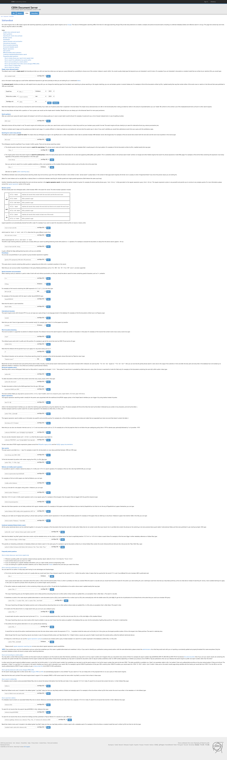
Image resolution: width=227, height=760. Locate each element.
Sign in (206, 1)
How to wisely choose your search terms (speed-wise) (19, 58)
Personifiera (34, 13)
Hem (2, 16)
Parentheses (6, 39)
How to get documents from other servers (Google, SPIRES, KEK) (22, 63)
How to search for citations (12, 67)
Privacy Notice (34, 743)
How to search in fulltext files (13, 65)
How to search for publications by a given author (18, 60)
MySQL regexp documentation (64, 444)
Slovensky (191, 745)
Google (69, 24)
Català (116, 745)
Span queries (6, 50)
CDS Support (27, 746)
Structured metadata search (10, 47)
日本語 (156, 745)
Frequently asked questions (10, 56)
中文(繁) (207, 745)
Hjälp (26, 13)
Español (136, 745)
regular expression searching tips (22, 646)
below (78, 80)
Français (141, 745)
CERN (18, 1)
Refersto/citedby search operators (12, 52)
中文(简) (202, 745)
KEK (42, 671)
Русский (186, 745)
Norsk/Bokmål (169, 745)
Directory (213, 1)
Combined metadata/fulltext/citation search (15, 54)
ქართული (162, 745)
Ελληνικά (126, 745)
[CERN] (218, 747)
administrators (146, 649)
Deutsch (121, 745)
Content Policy (42, 743)
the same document (189, 657)
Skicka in (20, 13)
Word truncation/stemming (10, 45)
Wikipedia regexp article (45, 444)
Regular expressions (8, 49)
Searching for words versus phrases (12, 36)
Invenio (8, 745)
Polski (175, 745)
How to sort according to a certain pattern (16, 62)
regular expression (13, 184)
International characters (9, 43)
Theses (50, 564)
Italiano (152, 745)
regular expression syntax (34, 639)
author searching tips (23, 171)
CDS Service (10, 746)
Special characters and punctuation (12, 41)
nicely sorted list (38, 666)
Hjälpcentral (6, 16)
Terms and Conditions (52, 743)
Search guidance (7, 34)
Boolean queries (7, 37)
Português (180, 745)
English (131, 745)
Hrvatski (146, 745)
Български (111, 745)
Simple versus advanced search (11, 32)
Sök (14, 13)
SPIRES (37, 671)
